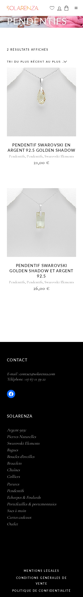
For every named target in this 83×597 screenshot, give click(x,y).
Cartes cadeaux (19, 517)
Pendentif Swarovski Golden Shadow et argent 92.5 (41, 271)
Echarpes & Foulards (24, 497)
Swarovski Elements (59, 156)
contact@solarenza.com (37, 373)
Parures (13, 484)
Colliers (13, 476)
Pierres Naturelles (21, 436)
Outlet (12, 523)
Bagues (12, 449)
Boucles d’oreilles (20, 456)
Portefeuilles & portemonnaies (31, 503)
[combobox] (35, 62)
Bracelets (14, 463)
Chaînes (13, 469)
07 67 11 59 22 (35, 379)
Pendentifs (17, 156)
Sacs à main (16, 510)
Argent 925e (16, 429)
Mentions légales (41, 570)
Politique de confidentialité (41, 590)
